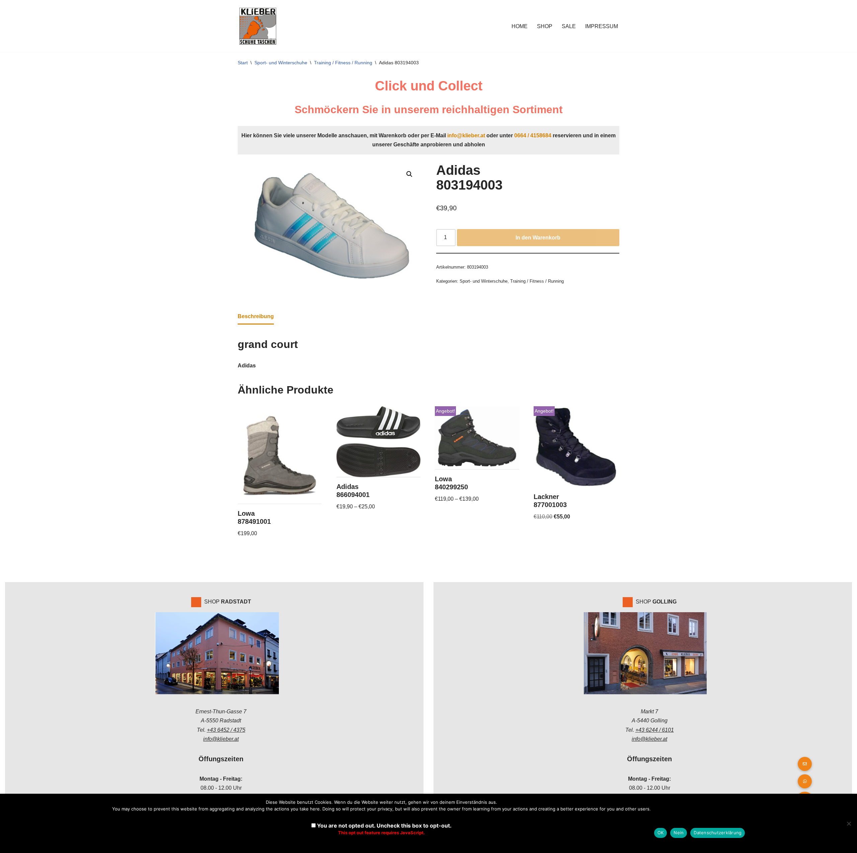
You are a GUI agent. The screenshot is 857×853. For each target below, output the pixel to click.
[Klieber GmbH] (258, 26)
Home (520, 26)
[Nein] (848, 823)
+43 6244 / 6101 (654, 730)
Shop (544, 26)
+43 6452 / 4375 (226, 730)
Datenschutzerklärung (718, 832)
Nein (679, 832)
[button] (409, 174)
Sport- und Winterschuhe (280, 62)
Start (243, 62)
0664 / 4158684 (532, 135)
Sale (569, 26)
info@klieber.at (466, 135)
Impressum (601, 26)
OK (660, 832)
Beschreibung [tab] (256, 316)
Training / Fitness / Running (343, 62)
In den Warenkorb (538, 237)
